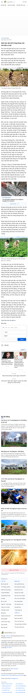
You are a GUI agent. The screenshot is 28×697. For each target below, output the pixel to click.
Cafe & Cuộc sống (5, 621)
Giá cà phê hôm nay (19, 584)
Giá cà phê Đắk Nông (21, 686)
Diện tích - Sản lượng (6, 604)
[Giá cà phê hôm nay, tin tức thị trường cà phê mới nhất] (9, 2)
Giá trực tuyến (11, 5)
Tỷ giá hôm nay (5, 690)
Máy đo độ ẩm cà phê (7, 683)
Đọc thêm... (10, 647)
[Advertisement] (14, 22)
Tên (6, 332)
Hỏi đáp (3, 598)
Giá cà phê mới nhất (20, 690)
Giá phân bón (18, 607)
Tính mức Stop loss (19, 621)
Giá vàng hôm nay (19, 604)
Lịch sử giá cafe (18, 615)
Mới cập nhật (4, 627)
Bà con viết (3, 601)
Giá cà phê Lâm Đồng (7, 692)
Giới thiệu (25, 1)
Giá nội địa (3, 5)
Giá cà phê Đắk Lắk (20, 692)
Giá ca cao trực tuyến (20, 598)
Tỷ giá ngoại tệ (18, 610)
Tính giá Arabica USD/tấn (20, 624)
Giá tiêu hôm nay (20, 5)
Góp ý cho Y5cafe (14, 570)
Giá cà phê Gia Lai (6, 688)
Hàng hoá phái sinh (5, 615)
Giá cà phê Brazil (19, 601)
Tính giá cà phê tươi (19, 627)
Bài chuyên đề (4, 584)
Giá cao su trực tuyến (20, 595)
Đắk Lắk (6, 345)
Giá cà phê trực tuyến (20, 586)
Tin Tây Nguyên (5, 38)
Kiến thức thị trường (6, 589)
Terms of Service (19, 675)
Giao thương (4, 624)
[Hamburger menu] (1, 1)
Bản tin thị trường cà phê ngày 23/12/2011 (14, 375)
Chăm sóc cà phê (5, 607)
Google (3, 675)
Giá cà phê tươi (19, 683)
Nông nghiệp (4, 618)
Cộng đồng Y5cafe (5, 595)
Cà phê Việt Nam (5, 592)
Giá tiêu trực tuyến (19, 592)
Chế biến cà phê (5, 610)
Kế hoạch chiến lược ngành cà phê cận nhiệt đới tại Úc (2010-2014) (14, 381)
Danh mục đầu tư (19, 618)
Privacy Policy (8, 675)
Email (6, 335)
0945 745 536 (14, 668)
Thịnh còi (8, 636)
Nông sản (3, 613)
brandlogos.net (14, 678)
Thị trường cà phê (5, 586)
